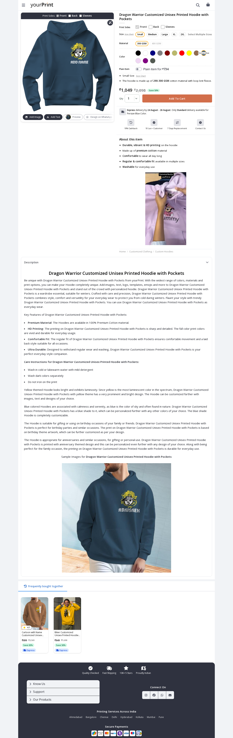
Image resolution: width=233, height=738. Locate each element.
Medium (152, 34)
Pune (161, 717)
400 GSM (156, 43)
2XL (182, 34)
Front (63, 15)
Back (75, 15)
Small (140, 34)
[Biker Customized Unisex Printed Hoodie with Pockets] (67, 613)
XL (174, 34)
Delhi (114, 717)
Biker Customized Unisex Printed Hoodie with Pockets (66, 634)
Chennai (104, 717)
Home (122, 251)
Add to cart (177, 98)
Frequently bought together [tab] (45, 586)
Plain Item (124, 69)
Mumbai (151, 717)
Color (122, 57)
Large (165, 34)
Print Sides (124, 27)
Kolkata (139, 717)
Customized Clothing (140, 251)
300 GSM (142, 43)
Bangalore (91, 717)
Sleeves (87, 15)
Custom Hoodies (164, 251)
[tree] (63, 692)
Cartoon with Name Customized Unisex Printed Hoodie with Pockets (32, 634)
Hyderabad (126, 717)
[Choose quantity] (135, 98)
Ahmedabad (75, 717)
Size (126, 34)
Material (123, 43)
